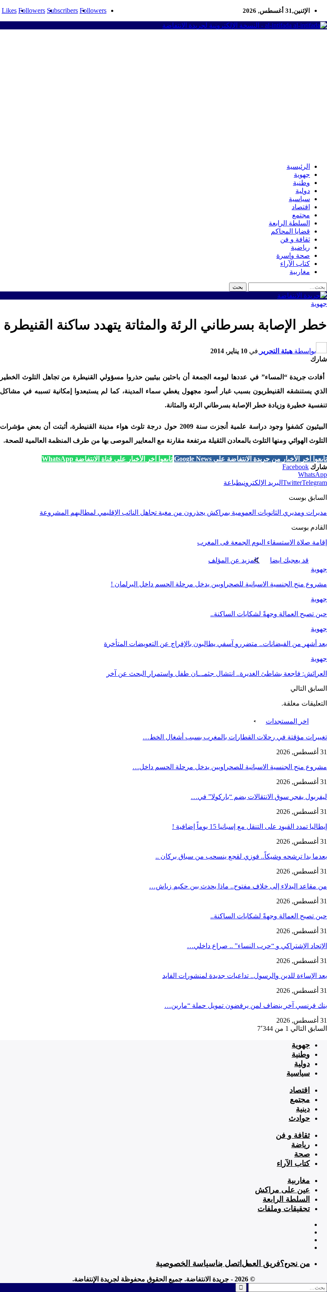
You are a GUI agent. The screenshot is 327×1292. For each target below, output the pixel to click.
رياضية (300, 247)
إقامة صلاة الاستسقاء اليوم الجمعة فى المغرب (262, 542)
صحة (302, 1154)
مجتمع (301, 215)
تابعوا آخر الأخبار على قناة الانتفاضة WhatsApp (107, 458)
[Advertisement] (163, 96)
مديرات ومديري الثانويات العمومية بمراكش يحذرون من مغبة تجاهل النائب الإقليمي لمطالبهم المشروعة (183, 512)
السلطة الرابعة (289, 223)
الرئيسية (298, 166)
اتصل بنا (228, 1263)
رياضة (300, 1144)
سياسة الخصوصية (185, 1263)
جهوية (302, 174)
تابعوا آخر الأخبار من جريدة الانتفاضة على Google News (250, 458)
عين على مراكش (282, 1189)
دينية (303, 1109)
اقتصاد (301, 207)
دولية (302, 190)
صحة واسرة (293, 255)
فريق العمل (261, 1263)
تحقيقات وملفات (284, 1208)
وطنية (301, 182)
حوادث (299, 1118)
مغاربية (300, 271)
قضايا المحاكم (290, 231)
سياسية (299, 198)
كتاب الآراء (295, 263)
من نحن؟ (295, 1263)
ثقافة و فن (295, 239)
